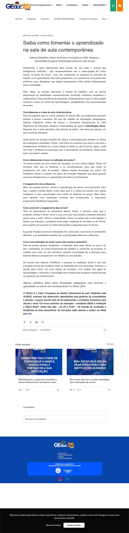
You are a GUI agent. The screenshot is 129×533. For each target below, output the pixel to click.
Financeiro (45, 19)
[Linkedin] (67, 478)
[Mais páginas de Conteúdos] (78, 5)
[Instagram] (60, 478)
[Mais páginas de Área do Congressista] (52, 5)
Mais (104, 19)
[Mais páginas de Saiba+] (89, 5)
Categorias (31, 19)
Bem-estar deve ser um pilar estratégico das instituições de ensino (90, 380)
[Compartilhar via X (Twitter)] (30, 322)
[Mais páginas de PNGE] (62, 5)
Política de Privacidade (65, 458)
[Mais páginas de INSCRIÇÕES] (106, 5)
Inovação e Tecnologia (88, 19)
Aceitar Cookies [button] (74, 525)
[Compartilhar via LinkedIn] (36, 322)
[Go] (120, 5)
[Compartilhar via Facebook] (24, 322)
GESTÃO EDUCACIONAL (64, 19)
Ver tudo (110, 344)
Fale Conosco (62, 453)
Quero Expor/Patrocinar (65, 455)
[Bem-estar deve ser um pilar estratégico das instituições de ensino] (90, 362)
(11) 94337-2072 (68, 471)
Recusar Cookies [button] (53, 525)
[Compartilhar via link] (43, 322)
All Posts (18, 19)
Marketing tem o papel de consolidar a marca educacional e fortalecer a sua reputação (38, 380)
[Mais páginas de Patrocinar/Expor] (26, 5)
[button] (113, 5)
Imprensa (61, 456)
